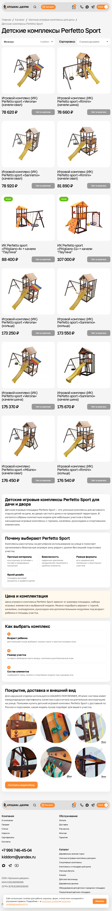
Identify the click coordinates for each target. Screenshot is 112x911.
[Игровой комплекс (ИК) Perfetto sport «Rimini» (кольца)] (83, 439)
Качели (62, 875)
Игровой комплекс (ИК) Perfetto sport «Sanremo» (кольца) (76, 322)
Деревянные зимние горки (71, 854)
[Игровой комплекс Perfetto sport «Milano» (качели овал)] (28, 439)
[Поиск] (34, 6)
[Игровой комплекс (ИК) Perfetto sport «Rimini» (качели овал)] (83, 144)
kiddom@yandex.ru (19, 857)
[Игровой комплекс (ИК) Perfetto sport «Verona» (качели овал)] (28, 70)
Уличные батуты (66, 871)
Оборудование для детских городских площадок (82, 888)
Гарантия (63, 837)
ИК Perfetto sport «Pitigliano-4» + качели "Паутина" (19, 248)
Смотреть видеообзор (21, 785)
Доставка (63, 824)
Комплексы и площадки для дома (75, 866)
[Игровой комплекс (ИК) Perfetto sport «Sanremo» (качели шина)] (83, 365)
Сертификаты (8, 837)
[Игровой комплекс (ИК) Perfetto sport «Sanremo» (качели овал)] (28, 144)
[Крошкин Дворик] (16, 7)
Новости (6, 833)
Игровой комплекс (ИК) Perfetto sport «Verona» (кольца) (19, 322)
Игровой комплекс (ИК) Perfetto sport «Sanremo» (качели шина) (76, 396)
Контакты (6, 841)
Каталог (50, 7)
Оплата (62, 820)
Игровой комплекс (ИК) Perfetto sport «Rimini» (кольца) (75, 469)
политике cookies (50, 901)
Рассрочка (64, 829)
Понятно (99, 901)
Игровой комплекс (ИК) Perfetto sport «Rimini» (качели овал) (75, 175)
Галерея (5, 824)
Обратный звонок (81, 7)
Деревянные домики (68, 883)
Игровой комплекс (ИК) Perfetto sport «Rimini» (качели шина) (75, 101)
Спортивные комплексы (70, 862)
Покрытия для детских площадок (74, 892)
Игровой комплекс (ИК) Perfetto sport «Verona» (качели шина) (19, 396)
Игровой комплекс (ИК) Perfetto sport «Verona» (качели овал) (19, 101)
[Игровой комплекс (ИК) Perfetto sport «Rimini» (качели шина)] (83, 70)
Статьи (5, 829)
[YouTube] (17, 865)
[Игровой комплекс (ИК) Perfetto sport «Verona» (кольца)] (28, 291)
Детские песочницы (68, 879)
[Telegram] (93, 7)
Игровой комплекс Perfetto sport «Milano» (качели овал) (19, 469)
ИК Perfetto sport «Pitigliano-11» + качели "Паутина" (74, 248)
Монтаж (63, 833)
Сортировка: (67, 41)
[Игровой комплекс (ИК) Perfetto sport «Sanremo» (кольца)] (83, 291)
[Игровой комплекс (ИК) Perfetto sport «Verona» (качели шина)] (28, 365)
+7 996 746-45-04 (17, 850)
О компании (7, 820)
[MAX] (87, 7)
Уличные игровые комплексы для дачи (77, 858)
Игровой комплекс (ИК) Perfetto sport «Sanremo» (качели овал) (20, 175)
